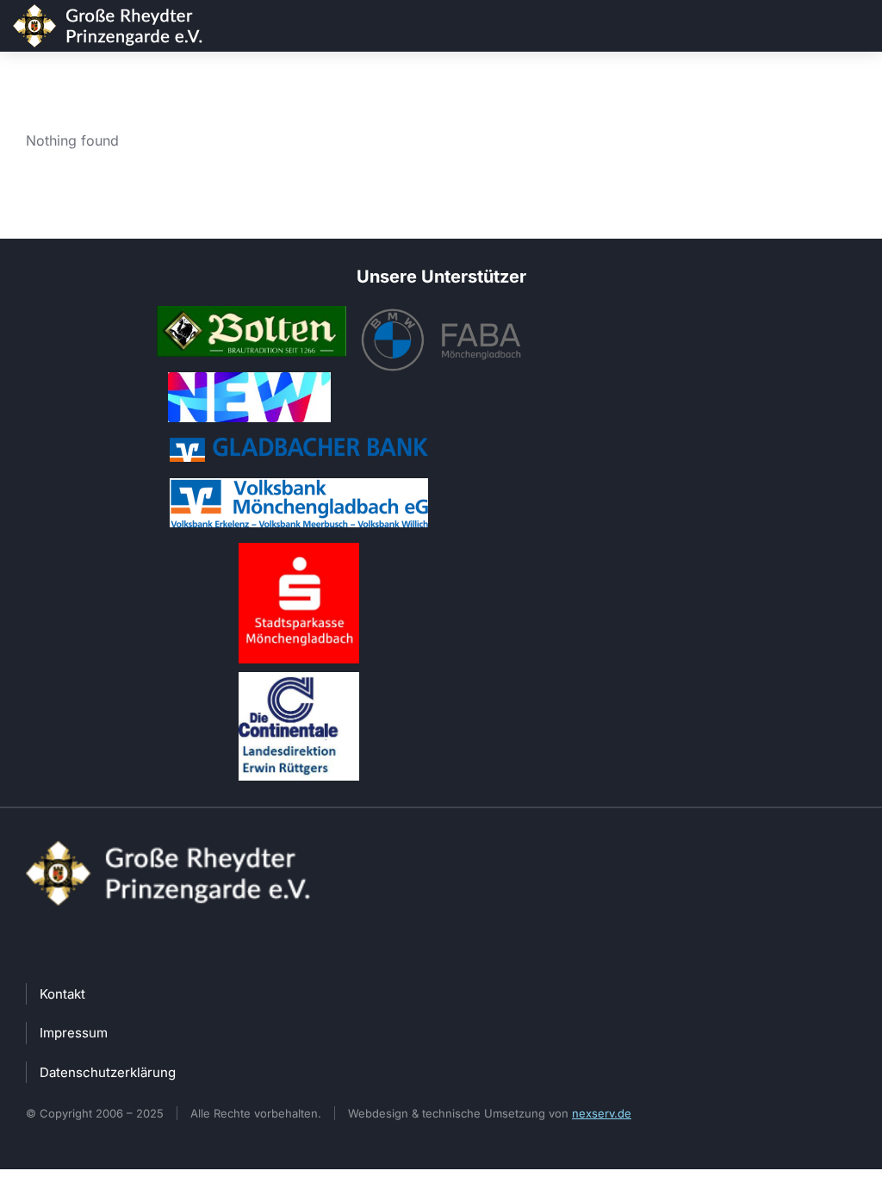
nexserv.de (601, 1113)
